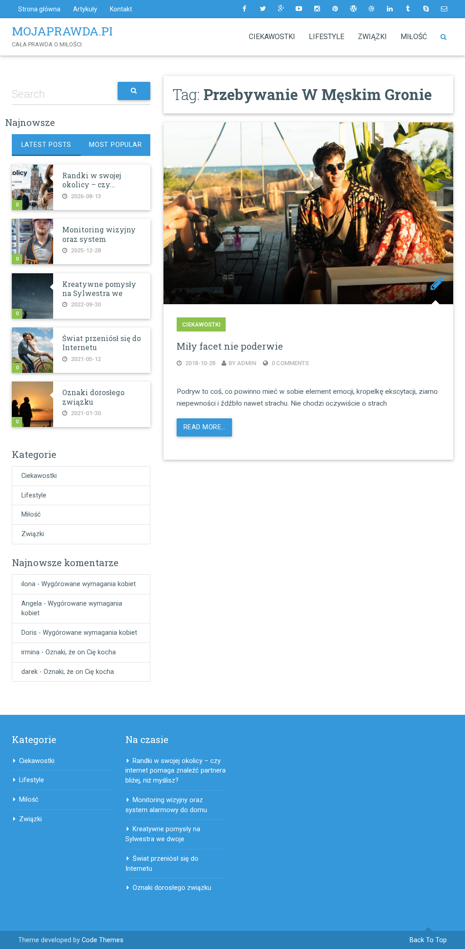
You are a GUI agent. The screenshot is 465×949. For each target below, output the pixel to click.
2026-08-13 (85, 196)
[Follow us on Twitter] (262, 9)
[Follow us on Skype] (426, 9)
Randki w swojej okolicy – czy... (91, 180)
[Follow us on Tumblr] (408, 9)
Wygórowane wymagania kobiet (88, 584)
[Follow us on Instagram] (317, 9)
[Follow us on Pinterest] (335, 9)
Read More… (204, 427)
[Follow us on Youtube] (299, 9)
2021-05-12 (85, 359)
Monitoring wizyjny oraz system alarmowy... (99, 239)
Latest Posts (46, 145)
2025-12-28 (85, 250)
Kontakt (121, 9)
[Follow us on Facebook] (244, 9)
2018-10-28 (199, 363)
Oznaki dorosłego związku (172, 888)
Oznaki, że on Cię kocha (80, 652)
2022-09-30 (85, 304)
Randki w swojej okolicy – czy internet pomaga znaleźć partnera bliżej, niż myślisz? (175, 771)
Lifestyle (326, 36)
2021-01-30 (85, 413)
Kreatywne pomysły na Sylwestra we (99, 289)
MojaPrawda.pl (64, 31)
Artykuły (85, 9)
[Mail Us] (444, 9)
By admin (242, 363)
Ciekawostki (272, 36)
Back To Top (428, 940)
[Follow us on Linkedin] (390, 9)
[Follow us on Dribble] (371, 9)
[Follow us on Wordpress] (353, 9)
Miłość (414, 36)
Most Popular (115, 145)
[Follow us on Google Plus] (281, 9)
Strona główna (39, 9)
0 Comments (289, 363)
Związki (372, 36)
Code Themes (103, 940)
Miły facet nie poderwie (230, 346)
